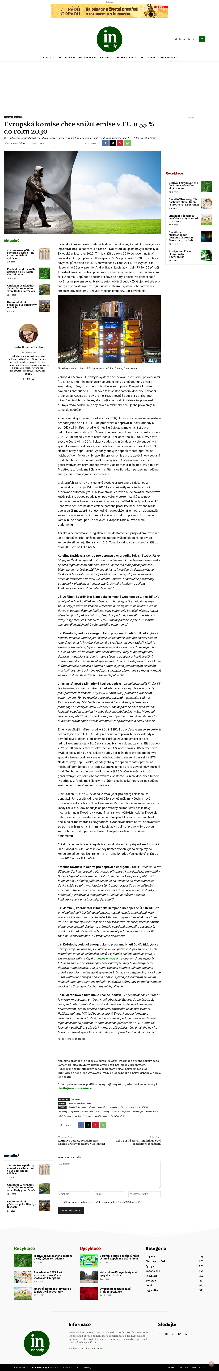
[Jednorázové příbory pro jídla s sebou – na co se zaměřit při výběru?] (44, 254)
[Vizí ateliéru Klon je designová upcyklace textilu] (89, 1277)
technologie (138, 1111)
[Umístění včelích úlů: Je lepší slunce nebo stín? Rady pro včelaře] (44, 289)
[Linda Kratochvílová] (28, 333)
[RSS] (189, 39)
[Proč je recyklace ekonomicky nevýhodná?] (206, 255)
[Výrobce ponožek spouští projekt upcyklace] (89, 1293)
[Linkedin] (180, 39)
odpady (146, 734)
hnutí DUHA (143, 1107)
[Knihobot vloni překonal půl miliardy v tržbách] (44, 306)
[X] (193, 39)
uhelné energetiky (108, 958)
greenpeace (130, 1107)
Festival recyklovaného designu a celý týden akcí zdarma (21, 272)
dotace (92, 1107)
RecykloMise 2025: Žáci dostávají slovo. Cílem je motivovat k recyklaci (184, 202)
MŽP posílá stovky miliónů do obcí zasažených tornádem (138, 1142)
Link (82, 1368)
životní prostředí (117, 1116)
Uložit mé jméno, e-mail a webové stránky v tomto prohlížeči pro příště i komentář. (101, 1202)
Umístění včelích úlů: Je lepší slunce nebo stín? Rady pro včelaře (21, 288)
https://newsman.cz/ (28, 352)
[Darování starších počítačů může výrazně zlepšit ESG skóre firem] (89, 1260)
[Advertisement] (109, 85)
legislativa (74, 1111)
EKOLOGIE (76, 1099)
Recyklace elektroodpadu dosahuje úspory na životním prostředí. (181, 236)
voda (90, 1116)
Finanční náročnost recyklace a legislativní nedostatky (183, 218)
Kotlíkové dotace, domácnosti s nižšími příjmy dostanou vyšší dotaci (81, 1142)
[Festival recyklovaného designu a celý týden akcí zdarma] (44, 273)
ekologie (101, 1107)
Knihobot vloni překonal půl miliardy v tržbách (22, 305)
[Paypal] (184, 39)
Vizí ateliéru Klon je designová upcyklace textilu (118, 1274)
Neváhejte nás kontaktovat (75, 1088)
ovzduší (115, 1111)
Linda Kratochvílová (16, 143)
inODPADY (54, 1368)
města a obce (87, 1111)
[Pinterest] (120, 143)
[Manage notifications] (211, 1364)
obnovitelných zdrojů (72, 487)
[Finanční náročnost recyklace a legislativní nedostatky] (206, 219)
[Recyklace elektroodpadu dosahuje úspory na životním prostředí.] (206, 236)
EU (121, 1107)
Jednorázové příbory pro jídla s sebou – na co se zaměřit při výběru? (20, 254)
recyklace (126, 1111)
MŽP (97, 1111)
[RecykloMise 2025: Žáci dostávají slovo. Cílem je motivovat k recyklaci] (206, 203)
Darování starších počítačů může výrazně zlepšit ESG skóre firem (119, 1257)
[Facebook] (171, 39)
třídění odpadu (65, 1116)
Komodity (63, 1111)
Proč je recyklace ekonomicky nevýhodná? (180, 254)
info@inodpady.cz (94, 1348)
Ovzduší (18, 117)
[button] (202, 39)
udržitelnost (79, 1116)
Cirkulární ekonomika (77, 1107)
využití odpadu (101, 1116)
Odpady (105, 1111)
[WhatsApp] (127, 143)
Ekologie (8, 117)
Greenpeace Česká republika (79, 1103)
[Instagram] (175, 39)
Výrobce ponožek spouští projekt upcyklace (115, 1290)
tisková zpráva (152, 1111)
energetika (113, 1107)
